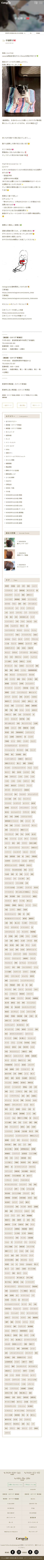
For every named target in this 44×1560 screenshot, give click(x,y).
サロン (14, 603)
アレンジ (29, 785)
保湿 (26, 1091)
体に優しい (23, 1038)
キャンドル (15, 1317)
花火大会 (31, 674)
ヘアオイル (19, 1091)
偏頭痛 (33, 1149)
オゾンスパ (25, 1300)
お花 (33, 1211)
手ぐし (27, 945)
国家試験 (34, 705)
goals (31, 1331)
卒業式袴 (21, 865)
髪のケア (29, 1175)
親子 (23, 1215)
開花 (30, 1122)
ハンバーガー (17, 1371)
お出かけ (8, 481)
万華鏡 (7, 741)
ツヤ (33, 1424)
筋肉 (6, 1109)
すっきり (7, 768)
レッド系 (19, 1042)
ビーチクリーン (23, 745)
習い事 (7, 1002)
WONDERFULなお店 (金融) (14, 523)
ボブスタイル (14, 927)
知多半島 (22, 719)
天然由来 (30, 1388)
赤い (30, 1304)
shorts (34, 1100)
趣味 (12, 1078)
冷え (12, 1339)
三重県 (21, 936)
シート (28, 1113)
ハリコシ (17, 825)
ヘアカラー (21, 785)
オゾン (26, 838)
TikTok (22, 1264)
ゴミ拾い (30, 679)
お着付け (24, 1051)
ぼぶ (19, 1144)
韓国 (6, 1211)
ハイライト (14, 683)
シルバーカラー (14, 980)
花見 (6, 1158)
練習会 (35, 896)
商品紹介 (7, 1104)
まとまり (27, 697)
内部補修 (23, 1388)
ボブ (16, 590)
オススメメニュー (14, 1051)
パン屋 (7, 643)
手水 (22, 834)
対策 (27, 1251)
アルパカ (13, 1300)
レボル (7, 1313)
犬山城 (7, 874)
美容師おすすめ (21, 1357)
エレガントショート (10, 914)
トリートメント (11, 442)
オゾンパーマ (10, 432)
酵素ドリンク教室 (22, 1118)
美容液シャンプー (17, 1344)
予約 (29, 1162)
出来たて (7, 1317)
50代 (6, 1388)
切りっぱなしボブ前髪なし (23, 892)
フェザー (7, 967)
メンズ (26, 874)
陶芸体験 (19, 1016)
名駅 (11, 940)
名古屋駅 (24, 1078)
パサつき (29, 940)
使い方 (31, 1131)
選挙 (18, 843)
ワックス (12, 679)
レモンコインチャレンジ (16, 1353)
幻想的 (24, 1269)
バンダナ (25, 741)
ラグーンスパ (8, 1171)
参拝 (12, 732)
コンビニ (25, 1308)
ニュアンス (34, 657)
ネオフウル (32, 1167)
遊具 (11, 923)
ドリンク (32, 852)
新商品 (25, 1087)
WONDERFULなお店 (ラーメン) (15, 509)
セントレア (14, 807)
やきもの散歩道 (16, 1175)
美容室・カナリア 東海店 (8, 395)
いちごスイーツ (14, 830)
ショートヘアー (9, 634)
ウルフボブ (23, 794)
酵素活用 (24, 1020)
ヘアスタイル (8, 590)
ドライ (22, 1313)
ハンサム (23, 670)
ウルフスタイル (9, 1238)
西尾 (16, 710)
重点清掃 (12, 896)
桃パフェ (19, 1402)
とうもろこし (8, 1410)
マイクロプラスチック (11, 745)
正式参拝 (7, 861)
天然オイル (15, 1331)
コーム (26, 1073)
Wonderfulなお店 (17, 870)
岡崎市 (19, 1220)
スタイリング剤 (31, 1011)
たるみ (21, 1251)
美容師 (18, 1109)
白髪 (18, 648)
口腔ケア (24, 1362)
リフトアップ (15, 1153)
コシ (6, 1096)
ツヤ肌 (22, 1189)
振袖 (30, 1051)
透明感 (14, 905)
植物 (32, 874)
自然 (28, 1220)
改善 (22, 945)
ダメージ (24, 1428)
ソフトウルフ (8, 1131)
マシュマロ (8, 1082)
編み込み (13, 785)
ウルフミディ (32, 954)
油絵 (31, 985)
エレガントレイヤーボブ (28, 1007)
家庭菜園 (24, 1229)
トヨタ (25, 1122)
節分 (13, 843)
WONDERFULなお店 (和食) (14, 495)
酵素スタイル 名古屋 (12, 470)
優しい (19, 763)
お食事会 (7, 905)
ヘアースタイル (24, 652)
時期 (35, 1122)
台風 (27, 750)
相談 (18, 1428)
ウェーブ (13, 643)
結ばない (20, 905)
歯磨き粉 (7, 1224)
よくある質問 (10, 477)
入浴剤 (35, 723)
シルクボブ (26, 772)
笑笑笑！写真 (10, 488)
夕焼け (31, 1016)
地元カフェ (18, 657)
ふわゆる (34, 697)
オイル (7, 1060)
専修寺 (32, 976)
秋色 (18, 723)
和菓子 (19, 909)
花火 (6, 657)
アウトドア (26, 1193)
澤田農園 (29, 1215)
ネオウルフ (13, 776)
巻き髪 (12, 945)
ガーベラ (24, 1304)
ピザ (18, 1215)
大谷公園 (17, 1131)
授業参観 (7, 1198)
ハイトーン (8, 852)
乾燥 (35, 940)
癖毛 (6, 945)
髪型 (28, 586)
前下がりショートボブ (11, 865)
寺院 (6, 949)
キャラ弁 (23, 1206)
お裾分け (20, 759)
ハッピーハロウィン (10, 759)
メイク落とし (8, 1162)
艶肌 (17, 1260)
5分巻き (22, 666)
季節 (13, 1273)
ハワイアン (20, 998)
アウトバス (35, 639)
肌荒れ (22, 1127)
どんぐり (33, 741)
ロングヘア (29, 643)
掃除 (18, 1348)
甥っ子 (36, 1264)
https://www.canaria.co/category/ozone (17, 318)
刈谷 (6, 985)
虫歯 (6, 1069)
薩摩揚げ (31, 918)
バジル (25, 1273)
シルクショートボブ (26, 816)
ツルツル (7, 870)
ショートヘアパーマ (14, 847)
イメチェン (8, 878)
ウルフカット (8, 963)
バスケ (13, 1140)
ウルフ (14, 639)
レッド (20, 838)
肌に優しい (19, 1339)
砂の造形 (14, 1198)
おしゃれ (16, 1100)
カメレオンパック (21, 1366)
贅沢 (13, 772)
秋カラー (7, 772)
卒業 (36, 1131)
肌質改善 (12, 856)
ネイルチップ (8, 1229)
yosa (32, 1251)
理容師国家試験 (32, 670)
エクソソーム (29, 1034)
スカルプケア (8, 595)
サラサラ (24, 843)
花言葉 (7, 1300)
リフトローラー (25, 1069)
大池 (11, 1158)
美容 (17, 1238)
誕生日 (33, 812)
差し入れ (17, 923)
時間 (18, 967)
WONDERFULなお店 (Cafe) (14, 505)
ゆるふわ (29, 621)
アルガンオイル (25, 1180)
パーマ (22, 608)
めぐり (12, 1109)
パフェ (13, 1042)
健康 (24, 763)
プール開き (8, 661)
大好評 (33, 1127)
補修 (15, 1326)
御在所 (7, 1011)
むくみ (26, 1104)
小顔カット (8, 714)
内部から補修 (32, 843)
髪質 (23, 1424)
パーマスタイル (9, 892)
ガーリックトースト (32, 1313)
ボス (6, 737)
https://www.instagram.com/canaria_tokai (18, 292)
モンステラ (25, 932)
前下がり (31, 861)
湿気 (6, 1353)
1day (13, 1118)
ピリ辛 (24, 1233)
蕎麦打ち (7, 1220)
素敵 (6, 896)
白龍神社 (25, 958)
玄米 (18, 1002)
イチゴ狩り (20, 887)
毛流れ (24, 648)
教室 (6, 856)
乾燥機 (16, 816)
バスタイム (27, 1419)
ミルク (30, 1357)
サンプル (23, 1238)
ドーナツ (13, 1060)
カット (8, 439)
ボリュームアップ (32, 794)
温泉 (16, 936)
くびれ (20, 776)
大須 (6, 940)
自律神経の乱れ (25, 1149)
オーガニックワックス (11, 1184)
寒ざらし (33, 1415)
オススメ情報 (33, 395)
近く (17, 1295)
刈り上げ (7, 790)
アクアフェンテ (31, 1410)
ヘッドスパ (34, 838)
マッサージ (34, 1140)
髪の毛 (7, 812)
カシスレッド (31, 1038)
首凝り (7, 1078)
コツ (17, 608)
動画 (15, 1144)
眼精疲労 (7, 1153)
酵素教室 (17, 599)
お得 (15, 799)
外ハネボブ (20, 750)
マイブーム (32, 1242)
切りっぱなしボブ (10, 723)
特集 (22, 1100)
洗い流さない (20, 1025)
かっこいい (25, 1140)
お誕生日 (20, 1224)
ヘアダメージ (13, 994)
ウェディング (21, 1326)
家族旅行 (30, 1233)
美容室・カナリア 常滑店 (22, 395)
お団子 (24, 701)
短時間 (27, 1056)
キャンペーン (26, 799)
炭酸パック (8, 1056)
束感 (16, 1393)
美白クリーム (22, 1060)
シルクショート (30, 732)
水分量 (26, 1402)
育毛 (23, 1415)
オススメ (12, 674)
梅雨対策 (22, 1246)
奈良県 (7, 1007)
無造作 (16, 670)
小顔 (30, 1087)
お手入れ (14, 652)
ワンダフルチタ (9, 1206)
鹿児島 (24, 918)
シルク (13, 692)
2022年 (15, 661)
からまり (17, 1362)
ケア (30, 1428)
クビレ (27, 936)
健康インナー (8, 1251)
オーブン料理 (31, 1269)
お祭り (7, 976)
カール (13, 741)
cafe (19, 714)
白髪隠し (34, 1096)
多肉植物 (18, 754)
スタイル (7, 1433)
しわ (12, 1269)
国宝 (12, 874)
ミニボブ (30, 737)
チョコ (29, 768)
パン (18, 932)
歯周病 (12, 1069)
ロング (12, 612)
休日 (16, 617)
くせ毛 (23, 1384)
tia (16, 1264)
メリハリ (7, 958)
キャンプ (32, 750)
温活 (12, 1255)
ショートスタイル (10, 630)
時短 (35, 1184)
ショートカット (26, 896)
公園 (6, 923)
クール (36, 967)
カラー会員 (8, 799)
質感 (22, 821)
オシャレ (34, 825)
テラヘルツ (25, 1375)
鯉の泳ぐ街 (8, 1419)
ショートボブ (8, 599)
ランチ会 (22, 901)
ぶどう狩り (16, 1020)
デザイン (12, 1428)
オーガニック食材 (10, 1402)
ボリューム (8, 1100)
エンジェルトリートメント (12, 1304)
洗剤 (21, 697)
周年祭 (24, 1029)
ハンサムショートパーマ (18, 768)
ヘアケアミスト (14, 1388)
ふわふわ (24, 861)
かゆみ (24, 1109)
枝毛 (30, 1091)
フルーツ (20, 989)
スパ (24, 1144)
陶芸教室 (33, 932)
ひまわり (27, 1211)
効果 (18, 896)
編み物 (18, 1078)
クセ (15, 878)
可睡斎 (16, 1162)
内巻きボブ (34, 847)
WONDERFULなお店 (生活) (14, 519)
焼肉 (35, 1198)
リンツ (35, 768)
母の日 (30, 1198)
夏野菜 (7, 692)
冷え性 (18, 1375)
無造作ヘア (8, 701)
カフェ (21, 710)
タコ (21, 1419)
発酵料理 (33, 1397)
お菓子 (7, 785)
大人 (19, 799)
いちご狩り (21, 878)
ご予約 (17, 1029)
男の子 (30, 1206)
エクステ (7, 1087)
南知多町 (22, 994)
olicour (7, 1331)
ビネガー (25, 971)
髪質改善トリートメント (11, 821)
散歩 (33, 781)
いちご (16, 1158)
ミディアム (19, 612)
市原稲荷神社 (19, 732)
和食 (19, 914)
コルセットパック (18, 1056)
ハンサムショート (22, 674)
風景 (11, 1211)
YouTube (28, 1100)
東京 (17, 949)
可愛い (17, 634)
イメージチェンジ (22, 692)
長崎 (15, 1122)
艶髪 (23, 595)
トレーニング (29, 666)
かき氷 (32, 688)
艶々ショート (32, 692)
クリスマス (8, 803)
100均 (6, 626)
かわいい (35, 1118)
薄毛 (21, 1335)
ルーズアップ (17, 803)
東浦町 (7, 1016)
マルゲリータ (17, 971)
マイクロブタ (26, 714)
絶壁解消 (20, 643)
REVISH (36, 887)
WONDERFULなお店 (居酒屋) (14, 512)
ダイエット (8, 1113)
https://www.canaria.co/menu (13, 313)
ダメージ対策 (8, 1415)
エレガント (8, 954)
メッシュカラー (30, 683)
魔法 (24, 754)
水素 (6, 1375)
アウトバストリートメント (12, 1384)
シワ (16, 1251)
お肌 (35, 1304)
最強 (18, 679)
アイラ (13, 1215)
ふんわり (26, 657)
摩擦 (16, 963)
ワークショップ (32, 963)
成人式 (33, 834)
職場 (13, 1366)
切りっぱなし (33, 652)
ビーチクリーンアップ (30, 1339)
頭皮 (12, 705)
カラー (7, 719)
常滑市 (24, 599)
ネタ (16, 1246)
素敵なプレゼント (10, 763)
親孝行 (31, 1229)
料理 (6, 1051)
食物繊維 (22, 1113)
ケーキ (7, 1042)
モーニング (8, 1038)
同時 (17, 834)
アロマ (22, 621)
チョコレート (17, 1308)
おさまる (7, 639)
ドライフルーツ (9, 883)
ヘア (25, 612)
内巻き (35, 634)
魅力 (11, 617)
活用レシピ (8, 1020)
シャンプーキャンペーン (27, 980)
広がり (26, 1335)
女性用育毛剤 (8, 1362)
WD (27, 1025)
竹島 (11, 710)
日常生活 (8, 484)
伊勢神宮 (34, 856)
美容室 (13, 586)
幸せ (13, 967)
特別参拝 (23, 1162)
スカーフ (7, 843)
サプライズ (26, 812)
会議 (19, 1047)
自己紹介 (7, 1202)
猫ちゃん (32, 1291)
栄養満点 (7, 1397)
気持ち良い (8, 1144)
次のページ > (36, 405)
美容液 (7, 728)
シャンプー (18, 688)
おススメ (19, 630)
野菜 (23, 1002)
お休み (33, 1042)
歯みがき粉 (8, 1073)
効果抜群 (34, 1056)
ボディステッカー (17, 1104)
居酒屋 (13, 998)
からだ (32, 1047)
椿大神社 (7, 1175)
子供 (17, 621)
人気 (6, 612)
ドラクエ (18, 1322)
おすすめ (7, 603)
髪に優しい (8, 1335)
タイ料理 (17, 1233)
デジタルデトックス (10, 1406)
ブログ (21, 1202)
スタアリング (15, 1379)
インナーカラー (9, 621)
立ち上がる (24, 1260)
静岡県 (7, 1140)
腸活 (6, 670)
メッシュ (26, 630)
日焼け (18, 1269)
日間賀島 (17, 1229)
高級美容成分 (23, 1331)
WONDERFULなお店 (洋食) (14, 498)
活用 (28, 1127)
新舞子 (7, 1167)
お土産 (23, 940)
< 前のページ (7, 405)
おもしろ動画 (8, 1246)
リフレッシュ (21, 1406)
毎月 (15, 989)
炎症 (29, 1109)
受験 (25, 1344)
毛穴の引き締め (9, 1260)
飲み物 (15, 1113)
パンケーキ (29, 887)
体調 (13, 1397)
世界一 (16, 1189)
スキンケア (31, 1065)
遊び (33, 1193)
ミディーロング (15, 976)
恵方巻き (23, 1082)
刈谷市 (32, 728)
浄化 (33, 1220)
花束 (33, 772)
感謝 (27, 1224)
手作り (19, 741)
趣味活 (13, 1002)
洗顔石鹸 (23, 1158)
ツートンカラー (25, 927)
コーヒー (32, 1348)
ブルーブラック (9, 834)
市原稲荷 (12, 985)
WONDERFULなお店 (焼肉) (14, 516)
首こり (32, 1104)
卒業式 (7, 754)
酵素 (11, 670)
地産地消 (25, 1397)
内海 (28, 719)
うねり (36, 989)
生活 (30, 1184)
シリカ (12, 1375)
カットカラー (8, 1233)
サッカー (7, 1273)
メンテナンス (15, 861)
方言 (19, 1122)
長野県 (12, 1295)
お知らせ (7, 1047)
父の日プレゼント (10, 648)
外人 (6, 994)
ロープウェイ (14, 1011)
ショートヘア (25, 825)
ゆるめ (7, 705)
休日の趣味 (25, 1171)
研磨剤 (20, 1073)
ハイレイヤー (22, 1184)
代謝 (6, 825)
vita (12, 1264)
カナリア (14, 1202)
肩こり (32, 1073)
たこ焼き (24, 923)
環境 (18, 985)
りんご (7, 927)
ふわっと (25, 852)
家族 (17, 1206)
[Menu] (40, 2)
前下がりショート (31, 949)
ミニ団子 (31, 1371)
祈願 (6, 1291)
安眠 (29, 1144)
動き (6, 816)
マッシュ (34, 630)
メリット (28, 821)
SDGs (7, 449)
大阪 (27, 883)
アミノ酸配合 (24, 1291)
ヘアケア (27, 639)
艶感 (37, 666)
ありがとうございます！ (16, 1034)
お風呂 (15, 1038)
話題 (15, 714)
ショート (34, 586)
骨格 (6, 1091)
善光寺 (33, 803)
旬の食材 (30, 1406)
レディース (31, 1384)
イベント (30, 1029)
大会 (35, 621)
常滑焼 (13, 1016)
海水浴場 (17, 1007)
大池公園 (32, 971)
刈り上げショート (17, 790)
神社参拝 (25, 1047)
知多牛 (25, 1371)
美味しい (30, 701)
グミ (25, 1242)
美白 (29, 1158)
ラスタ (7, 1215)
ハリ (35, 1091)
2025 (17, 1069)
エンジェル (29, 989)
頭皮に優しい (23, 1393)
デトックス (24, 1255)
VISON (25, 954)
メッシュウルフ (9, 1135)
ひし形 (34, 945)
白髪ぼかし (8, 1371)
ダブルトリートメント (24, 1286)
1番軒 (6, 1322)
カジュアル (25, 976)
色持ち (19, 1397)
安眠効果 (17, 1171)
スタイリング (17, 954)
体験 (13, 1220)
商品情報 (8, 467)
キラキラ (23, 1317)
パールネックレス (10, 1348)
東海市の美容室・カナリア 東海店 (14, 384)
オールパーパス (9, 1029)
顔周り (16, 940)
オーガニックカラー (10, 1286)
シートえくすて (30, 1282)
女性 (18, 586)
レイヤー (12, 909)
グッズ (32, 1322)
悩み (6, 1428)
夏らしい (29, 901)
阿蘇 (36, 1029)
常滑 (19, 728)
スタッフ (13, 728)
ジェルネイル (14, 626)
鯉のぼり (35, 1162)
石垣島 (10, 936)
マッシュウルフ (31, 1002)
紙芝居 (24, 1065)
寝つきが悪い (8, 1149)
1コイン (7, 1366)
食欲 (30, 1393)
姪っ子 (7, 1269)
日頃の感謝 (23, 1198)
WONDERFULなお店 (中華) (14, 502)
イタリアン (30, 994)
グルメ (35, 905)
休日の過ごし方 (24, 617)
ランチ (32, 617)
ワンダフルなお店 (10, 887)
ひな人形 (7, 1344)
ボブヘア (7, 697)
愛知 (36, 1353)
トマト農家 (8, 971)
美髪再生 (16, 1082)
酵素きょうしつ (34, 1135)
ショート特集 (32, 1153)
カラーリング (8, 794)
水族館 (12, 737)
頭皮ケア (31, 1344)
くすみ (24, 1379)
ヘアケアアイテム (14, 1096)
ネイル (32, 1224)
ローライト (26, 803)
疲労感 (16, 1149)
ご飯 (6, 617)
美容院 (7, 1264)
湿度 (36, 679)
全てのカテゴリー (11, 421)
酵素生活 (30, 1082)
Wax (16, 666)
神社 (24, 603)
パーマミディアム (26, 634)
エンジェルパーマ (16, 812)
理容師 (27, 705)
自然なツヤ (8, 1424)
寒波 (6, 838)
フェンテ (7, 1379)
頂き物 (19, 772)
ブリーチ (34, 807)
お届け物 (30, 648)
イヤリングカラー (24, 807)
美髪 (28, 914)
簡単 (35, 643)
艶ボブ (15, 901)
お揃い (27, 856)
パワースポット (32, 603)
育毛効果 (7, 1193)
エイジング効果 (16, 1193)
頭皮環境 (17, 1415)
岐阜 (19, 603)
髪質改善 (8, 435)
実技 (6, 674)
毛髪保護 (30, 1238)
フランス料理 (19, 883)
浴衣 (6, 679)
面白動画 (30, 1326)
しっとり (7, 1118)
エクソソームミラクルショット (15, 456)
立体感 (21, 683)
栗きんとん (28, 759)
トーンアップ (8, 1189)
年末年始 (27, 1042)
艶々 (16, 794)
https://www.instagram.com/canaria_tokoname (20, 298)
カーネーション (25, 1295)
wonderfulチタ (14, 1291)
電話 (12, 1322)
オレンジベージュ (26, 723)
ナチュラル (16, 701)
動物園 (7, 683)
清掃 (6, 830)
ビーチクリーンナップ (21, 1167)
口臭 (15, 1073)
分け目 (15, 1419)
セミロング (14, 719)
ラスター (16, 1180)
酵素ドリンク (24, 830)
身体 (23, 1096)
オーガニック (8, 666)
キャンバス (8, 989)
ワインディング (9, 608)
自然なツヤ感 (8, 1393)
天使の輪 (25, 688)
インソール (13, 838)
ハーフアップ (18, 1242)
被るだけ (32, 1171)
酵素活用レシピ (11, 474)
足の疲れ (7, 1357)
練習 (6, 980)
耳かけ (22, 626)
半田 (6, 909)
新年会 (14, 1047)
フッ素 (14, 1224)
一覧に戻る (22, 405)
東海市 (7, 586)
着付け (27, 1202)
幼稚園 (36, 1206)
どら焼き (34, 936)
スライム (25, 1322)
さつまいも (8, 1326)
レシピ (22, 1011)
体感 (13, 1357)
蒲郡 (6, 710)
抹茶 (29, 1060)
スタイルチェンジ (10, 932)
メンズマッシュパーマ (22, 1135)
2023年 (27, 834)
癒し (12, 754)
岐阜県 (7, 807)
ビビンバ (17, 1065)
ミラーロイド (10, 446)
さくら (31, 870)
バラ (33, 1295)
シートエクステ (16, 1087)
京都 (21, 874)
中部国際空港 (8, 1065)
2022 (11, 657)
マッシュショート (10, 750)
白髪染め (26, 790)
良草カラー (9, 453)
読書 (11, 825)
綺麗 (6, 776)
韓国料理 (25, 728)
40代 (23, 586)
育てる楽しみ (20, 1277)
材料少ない (32, 1078)
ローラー (33, 1375)
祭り (28, 878)
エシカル (14, 697)
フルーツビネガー (27, 967)
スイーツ (28, 905)
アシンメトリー (14, 1127)
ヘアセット (8, 1180)
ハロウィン (26, 781)
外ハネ (20, 639)
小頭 (35, 1087)
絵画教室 (35, 998)
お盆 (22, 1282)
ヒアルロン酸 (30, 1189)
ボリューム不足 (32, 1379)
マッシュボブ (14, 1313)
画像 (6, 1295)
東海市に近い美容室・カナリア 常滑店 (16, 390)
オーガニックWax (19, 1410)
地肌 (34, 1113)
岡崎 (17, 945)
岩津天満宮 (25, 1348)
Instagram (29, 1264)
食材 (28, 1096)
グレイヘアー (25, 847)
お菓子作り (19, 737)
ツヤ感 (32, 1335)
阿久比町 (28, 998)
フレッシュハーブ (9, 1277)
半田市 (25, 909)
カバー (12, 1091)
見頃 (6, 1127)
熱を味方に (16, 1424)
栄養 (26, 1016)
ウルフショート (16, 958)
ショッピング (17, 852)
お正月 (22, 949)
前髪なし (22, 661)
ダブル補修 (8, 1122)
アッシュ (35, 892)
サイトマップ (33, 1531)
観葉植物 (35, 1317)
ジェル (7, 1242)
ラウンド (32, 958)
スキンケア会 (30, 1246)
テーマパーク (8, 688)
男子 (18, 1140)
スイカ (27, 710)
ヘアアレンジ (30, 608)
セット (31, 1260)
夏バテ (19, 1273)
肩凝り (31, 1362)
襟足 (25, 870)
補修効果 (16, 1282)
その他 (8, 491)
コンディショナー (9, 1025)
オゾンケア (33, 1402)
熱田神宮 (35, 1286)
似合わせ (34, 710)
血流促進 (24, 1153)
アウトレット (33, 923)
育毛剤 (7, 732)
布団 (11, 816)
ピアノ (7, 1339)
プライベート (18, 1211)
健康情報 (4, 397)
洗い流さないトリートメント (12, 918)
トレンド (17, 595)
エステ (7, 1255)
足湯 (17, 1255)
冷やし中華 (29, 1277)
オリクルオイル (33, 1366)
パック (31, 1255)
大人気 (29, 661)
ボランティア (29, 1353)
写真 (29, 1317)
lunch (11, 949)
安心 (28, 1424)
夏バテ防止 (8, 1282)
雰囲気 (36, 1428)
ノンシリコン (19, 705)
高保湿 (15, 1335)
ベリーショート (33, 612)
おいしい (7, 652)
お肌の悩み (8, 1308)
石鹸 (18, 856)
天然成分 (30, 763)
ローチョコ (23, 963)
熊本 (6, 1034)
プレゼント (8, 901)
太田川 (7, 998)
